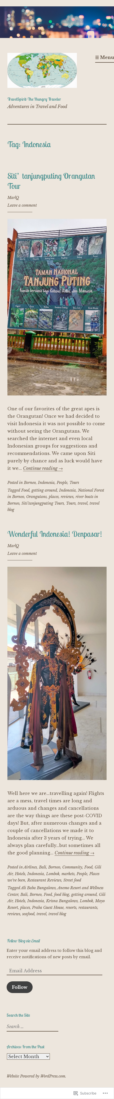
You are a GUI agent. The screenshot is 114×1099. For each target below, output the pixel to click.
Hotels (20, 873)
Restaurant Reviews (44, 880)
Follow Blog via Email (23, 940)
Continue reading (43, 468)
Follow (19, 987)
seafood (28, 913)
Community (72, 867)
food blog (61, 894)
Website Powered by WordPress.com (36, 1076)
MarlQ (13, 197)
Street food (72, 880)
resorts (71, 907)
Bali (42, 867)
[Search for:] (32, 1026)
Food (25, 490)
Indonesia (46, 482)
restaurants (87, 907)
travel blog (57, 913)
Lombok (52, 873)
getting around (44, 490)
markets (68, 873)
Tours (74, 482)
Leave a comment (22, 205)
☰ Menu (104, 57)
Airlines (30, 867)
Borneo (30, 482)
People (62, 482)
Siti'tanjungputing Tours (42, 503)
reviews (67, 496)
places (54, 496)
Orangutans (36, 496)
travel (82, 503)
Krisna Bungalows (62, 900)
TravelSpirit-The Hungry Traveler (34, 99)
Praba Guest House (48, 907)
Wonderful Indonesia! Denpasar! (54, 534)
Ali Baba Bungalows (38, 887)
